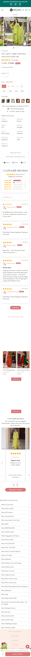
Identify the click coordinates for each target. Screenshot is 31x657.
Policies (15, 645)
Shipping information (15, 157)
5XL (22, 91)
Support (15, 640)
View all (16, 379)
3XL (10, 91)
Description (15, 153)
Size (3, 82)
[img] (7, 204)
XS (4, 86)
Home (15, 14)
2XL (4, 91)
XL (22, 86)
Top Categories (15, 631)
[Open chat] (27, 646)
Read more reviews (15, 490)
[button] (6, 60)
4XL (16, 91)
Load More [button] (15, 308)
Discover (15, 636)
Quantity (5, 73)
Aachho (4, 51)
